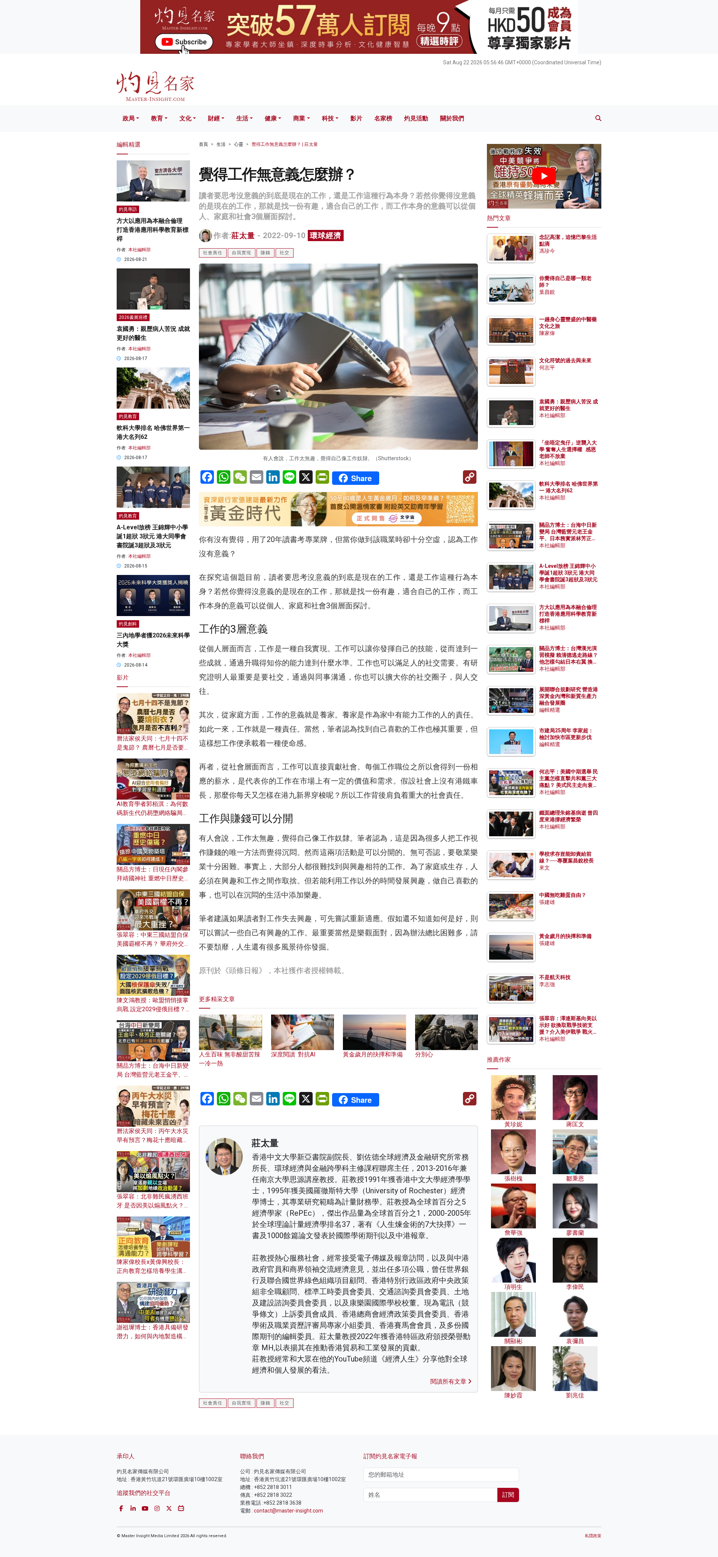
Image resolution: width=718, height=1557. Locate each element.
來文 (544, 868)
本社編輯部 (139, 249)
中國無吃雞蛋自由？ (562, 895)
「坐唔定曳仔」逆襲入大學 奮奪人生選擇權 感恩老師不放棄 (568, 449)
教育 (157, 118)
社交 (284, 252)
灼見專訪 (128, 209)
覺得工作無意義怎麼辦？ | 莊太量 (285, 144)
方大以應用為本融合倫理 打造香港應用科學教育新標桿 (152, 229)
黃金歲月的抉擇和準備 (565, 936)
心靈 (238, 144)
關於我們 (452, 118)
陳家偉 (547, 333)
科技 (328, 118)
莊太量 (243, 235)
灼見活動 (416, 118)
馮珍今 (547, 251)
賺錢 (265, 252)
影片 (356, 118)
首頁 (203, 144)
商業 (299, 118)
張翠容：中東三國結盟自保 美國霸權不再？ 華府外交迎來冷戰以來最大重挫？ (153, 943)
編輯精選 (549, 710)
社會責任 (213, 252)
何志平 (547, 367)
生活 (242, 118)
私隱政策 (593, 1535)
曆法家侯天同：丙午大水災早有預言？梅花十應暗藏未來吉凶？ (152, 1140)
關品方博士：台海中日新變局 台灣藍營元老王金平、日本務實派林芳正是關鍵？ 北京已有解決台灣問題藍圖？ (568, 538)
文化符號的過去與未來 (565, 360)
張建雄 (547, 902)
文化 (185, 118)
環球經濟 (325, 235)
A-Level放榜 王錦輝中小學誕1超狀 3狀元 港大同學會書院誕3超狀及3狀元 (152, 536)
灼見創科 (128, 624)
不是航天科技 (555, 977)
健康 (271, 118)
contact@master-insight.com (288, 1511)
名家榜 (383, 118)
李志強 (547, 984)
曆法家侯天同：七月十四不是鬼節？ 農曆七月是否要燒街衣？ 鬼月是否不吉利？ (153, 747)
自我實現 (241, 252)
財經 (214, 118)
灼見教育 (128, 416)
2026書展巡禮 (133, 317)
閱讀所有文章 (449, 1381)
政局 (129, 118)
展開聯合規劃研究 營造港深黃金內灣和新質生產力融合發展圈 (568, 696)
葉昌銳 (547, 292)
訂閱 (508, 1494)
